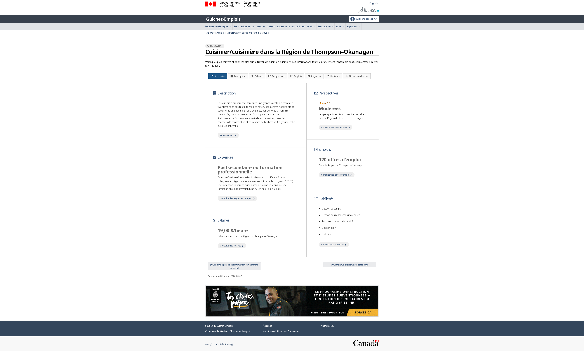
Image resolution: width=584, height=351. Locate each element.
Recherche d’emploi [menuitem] (217, 26)
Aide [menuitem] (339, 26)
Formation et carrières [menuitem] (248, 26)
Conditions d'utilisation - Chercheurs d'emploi (227, 331)
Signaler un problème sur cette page (351, 264)
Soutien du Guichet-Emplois (219, 325)
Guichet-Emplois (223, 19)
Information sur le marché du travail (248, 32)
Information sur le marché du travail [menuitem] (290, 26)
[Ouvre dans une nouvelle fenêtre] (292, 301)
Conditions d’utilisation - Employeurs (281, 331)
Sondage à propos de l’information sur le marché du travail (235, 266)
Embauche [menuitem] (324, 26)
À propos (267, 325)
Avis (208, 344)
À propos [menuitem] (352, 26)
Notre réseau (327, 325)
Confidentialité (224, 344)
